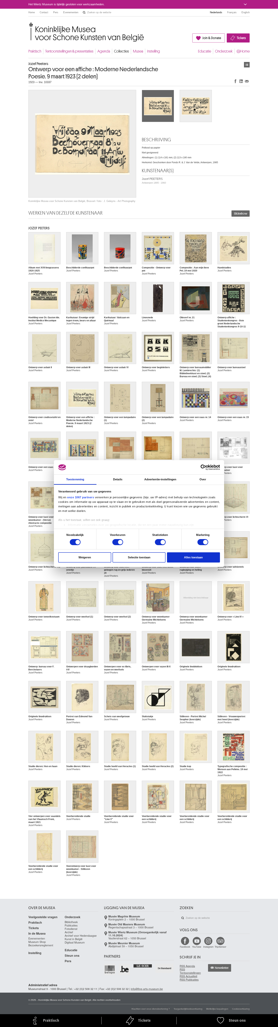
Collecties (121, 51)
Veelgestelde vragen (42, 917)
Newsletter (222, 967)
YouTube (196, 946)
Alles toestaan (193, 557)
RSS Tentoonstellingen (190, 971)
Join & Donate (211, 38)
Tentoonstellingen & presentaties (69, 51)
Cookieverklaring (241, 1008)
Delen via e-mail (247, 81)
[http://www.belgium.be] (124, 969)
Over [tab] (203, 479)
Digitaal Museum (75, 942)
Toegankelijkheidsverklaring (188, 1008)
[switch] (117, 542)
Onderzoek (224, 51)
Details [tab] (117, 479)
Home (31, 12)
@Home (243, 51)
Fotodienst (71, 928)
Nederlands (216, 12)
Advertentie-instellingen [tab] (160, 479)
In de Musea (37, 933)
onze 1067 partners (80, 497)
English (246, 12)
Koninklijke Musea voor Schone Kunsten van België (29, 24)
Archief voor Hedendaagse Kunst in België (81, 937)
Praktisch (34, 51)
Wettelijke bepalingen (217, 1008)
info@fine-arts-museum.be (147, 989)
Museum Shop (37, 942)
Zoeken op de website (84, 12)
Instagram (208, 946)
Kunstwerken (247, 64)
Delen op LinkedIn (241, 81)
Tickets (241, 38)
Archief (69, 932)
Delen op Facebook (235, 81)
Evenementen (70, 12)
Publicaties (71, 925)
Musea (138, 51)
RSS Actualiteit (188, 976)
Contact (44, 12)
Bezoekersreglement (40, 945)
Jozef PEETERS (154, 180)
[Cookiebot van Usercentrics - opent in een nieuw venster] (203, 467)
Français (232, 12)
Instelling (153, 51)
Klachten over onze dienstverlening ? (151, 1008)
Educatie (204, 51)
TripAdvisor (220, 946)
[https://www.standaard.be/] (164, 968)
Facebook (185, 946)
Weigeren (84, 557)
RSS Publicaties (189, 979)
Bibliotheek (71, 922)
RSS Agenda (187, 966)
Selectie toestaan (139, 557)
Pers (55, 12)
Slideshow (240, 213)
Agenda (103, 51)
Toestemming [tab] (75, 479)
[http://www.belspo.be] (110, 969)
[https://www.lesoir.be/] (143, 965)
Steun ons (72, 955)
